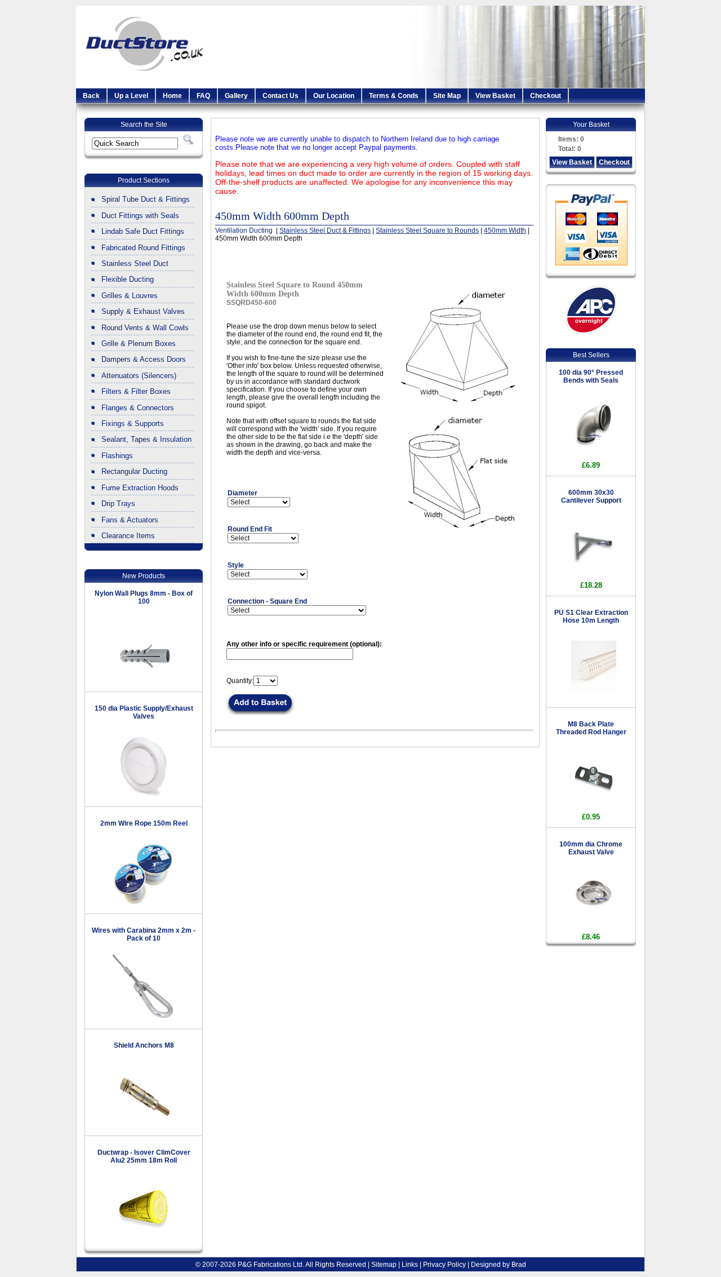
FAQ (203, 96)
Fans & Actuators (129, 520)
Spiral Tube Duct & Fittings (145, 199)
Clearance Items (128, 535)
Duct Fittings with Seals (140, 215)
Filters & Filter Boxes (136, 391)
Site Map (447, 96)
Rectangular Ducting (134, 471)
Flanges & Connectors (137, 408)
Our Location (333, 96)
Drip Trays (118, 503)
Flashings (117, 455)
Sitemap (384, 1265)
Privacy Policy (444, 1265)
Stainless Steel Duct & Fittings (325, 230)
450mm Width (505, 230)
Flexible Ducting (127, 279)
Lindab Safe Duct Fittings (142, 231)
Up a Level (131, 96)
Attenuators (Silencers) (138, 375)
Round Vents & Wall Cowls (145, 327)
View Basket (495, 96)
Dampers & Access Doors (143, 359)
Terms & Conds (394, 96)
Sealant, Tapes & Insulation (146, 439)
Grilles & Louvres (129, 295)
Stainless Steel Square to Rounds (427, 230)
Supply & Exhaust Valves (143, 311)
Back (91, 96)
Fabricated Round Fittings (143, 247)
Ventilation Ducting (244, 230)
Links (410, 1265)
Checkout (545, 96)
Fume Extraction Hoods (140, 488)
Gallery (236, 96)
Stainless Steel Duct (134, 263)
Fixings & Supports (132, 423)
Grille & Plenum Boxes (138, 343)
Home (172, 96)
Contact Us (280, 96)
